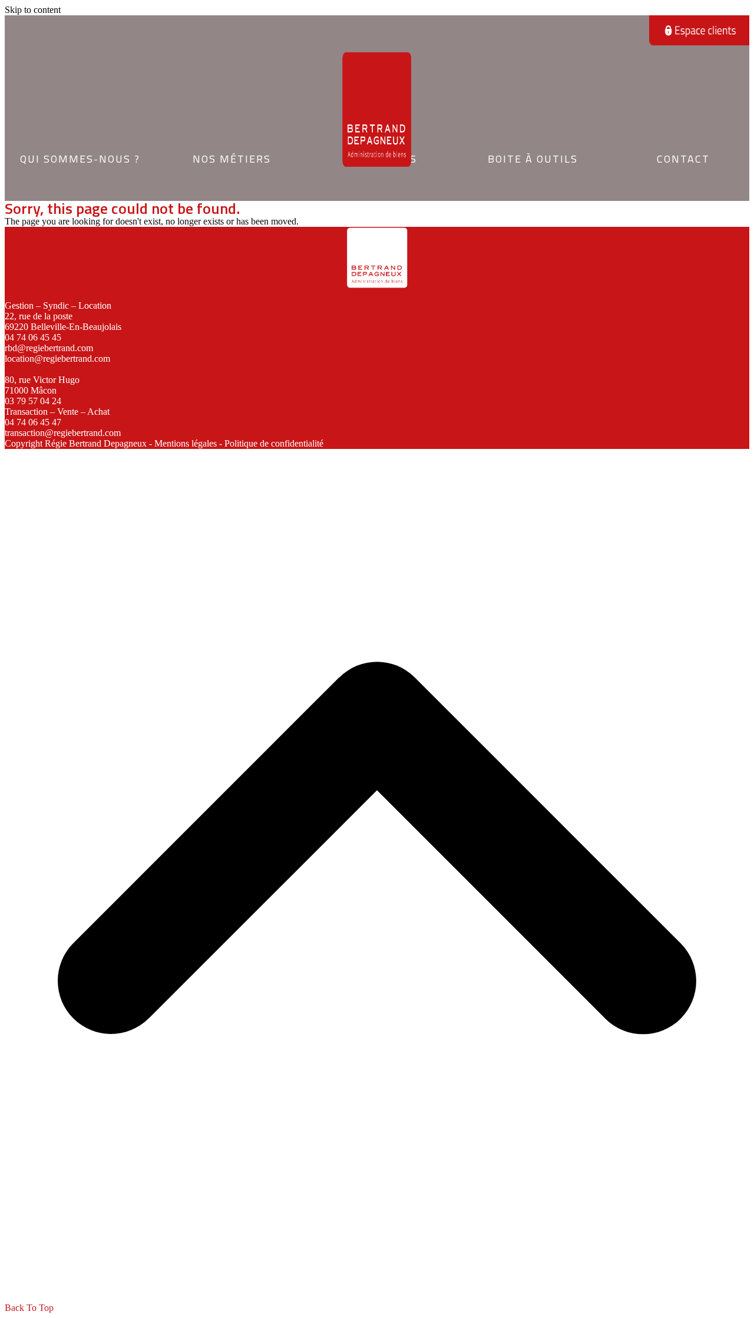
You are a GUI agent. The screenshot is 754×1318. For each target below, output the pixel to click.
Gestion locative (231, 146)
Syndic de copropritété (231, 163)
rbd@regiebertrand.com (49, 348)
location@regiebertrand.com (57, 359)
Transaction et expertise (230, 180)
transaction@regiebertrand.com (63, 433)
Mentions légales (185, 443)
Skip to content (33, 10)
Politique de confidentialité (273, 443)
